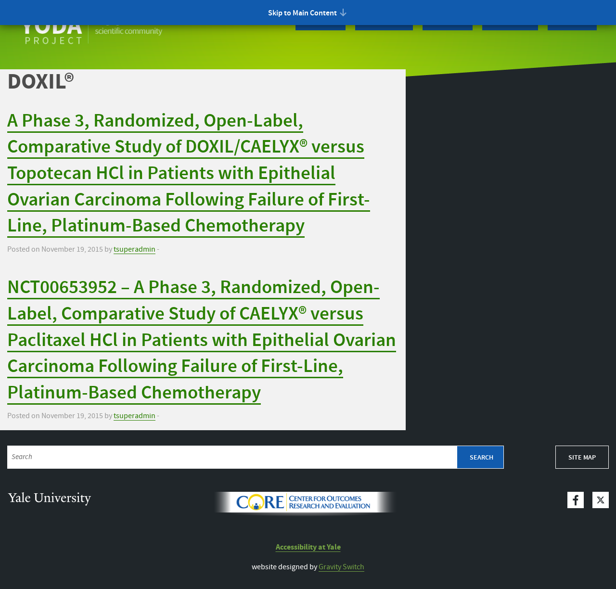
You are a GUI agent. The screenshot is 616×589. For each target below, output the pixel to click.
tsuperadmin (134, 249)
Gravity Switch (341, 567)
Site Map (582, 457)
